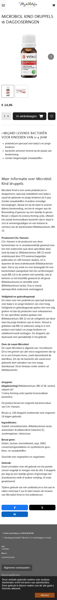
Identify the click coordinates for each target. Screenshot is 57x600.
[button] (8, 91)
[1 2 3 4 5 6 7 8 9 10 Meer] (6, 116)
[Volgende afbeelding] (51, 57)
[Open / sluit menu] (3, 5)
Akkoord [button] (45, 595)
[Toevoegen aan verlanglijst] (51, 116)
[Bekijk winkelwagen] (53, 5)
